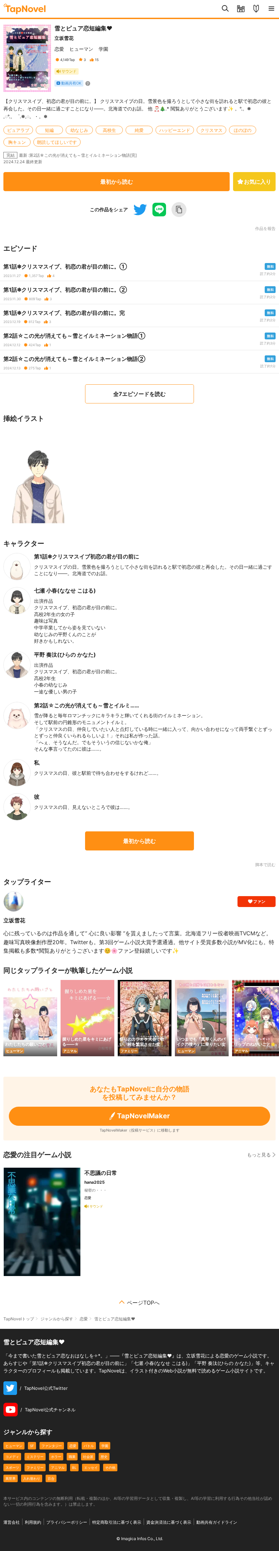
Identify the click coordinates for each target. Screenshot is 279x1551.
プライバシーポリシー (66, 1522)
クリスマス (211, 130)
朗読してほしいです (57, 142)
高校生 (109, 130)
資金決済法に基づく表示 (168, 1522)
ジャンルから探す (56, 1318)
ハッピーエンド (174, 130)
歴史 (104, 1457)
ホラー (56, 1457)
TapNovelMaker (143, 1116)
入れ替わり (31, 1478)
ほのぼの (242, 130)
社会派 (88, 1457)
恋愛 (59, 49)
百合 (51, 1478)
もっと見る (259, 1154)
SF (32, 1446)
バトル (89, 1446)
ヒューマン (81, 49)
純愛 (139, 130)
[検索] (225, 9)
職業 (72, 1457)
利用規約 (33, 1522)
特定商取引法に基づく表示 (116, 1522)
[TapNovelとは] (256, 9)
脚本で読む (265, 864)
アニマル (58, 1467)
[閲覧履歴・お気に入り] (240, 9)
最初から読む (116, 181)
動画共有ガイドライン (216, 1522)
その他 (110, 1467)
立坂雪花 (63, 38)
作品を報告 (265, 229)
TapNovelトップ (18, 1318)
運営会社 (11, 1522)
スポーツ (12, 1467)
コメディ (12, 1457)
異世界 (10, 1478)
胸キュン (17, 142)
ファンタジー (52, 1446)
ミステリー (35, 1457)
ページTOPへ (143, 1302)
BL (74, 1467)
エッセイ (91, 1467)
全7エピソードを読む (139, 393)
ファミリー (35, 1467)
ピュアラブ (18, 130)
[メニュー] (271, 9)
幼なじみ (79, 130)
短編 (49, 130)
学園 (103, 49)
